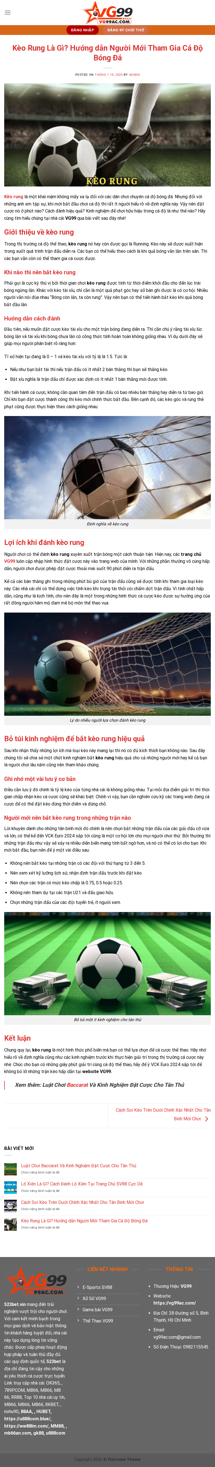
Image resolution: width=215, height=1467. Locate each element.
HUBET (43, 1411)
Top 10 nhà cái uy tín (44, 1397)
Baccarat (77, 1085)
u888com (55, 1433)
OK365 (53, 1383)
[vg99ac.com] (107, 12)
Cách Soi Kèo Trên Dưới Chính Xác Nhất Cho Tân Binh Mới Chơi (82, 1202)
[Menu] (7, 12)
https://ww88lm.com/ (26, 1426)
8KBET (52, 1404)
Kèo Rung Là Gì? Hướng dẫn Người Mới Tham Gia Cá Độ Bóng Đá (84, 1220)
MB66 (32, 1390)
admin (134, 75)
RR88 (16, 1397)
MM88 (57, 1426)
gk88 (38, 1433)
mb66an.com (17, 1433)
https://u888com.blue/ (27, 1418)
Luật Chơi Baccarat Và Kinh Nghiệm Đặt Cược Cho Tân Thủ (79, 1165)
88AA (26, 1411)
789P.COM (14, 1390)
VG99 (9, 561)
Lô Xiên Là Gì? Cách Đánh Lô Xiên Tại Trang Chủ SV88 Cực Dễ (81, 1184)
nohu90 (11, 1411)
